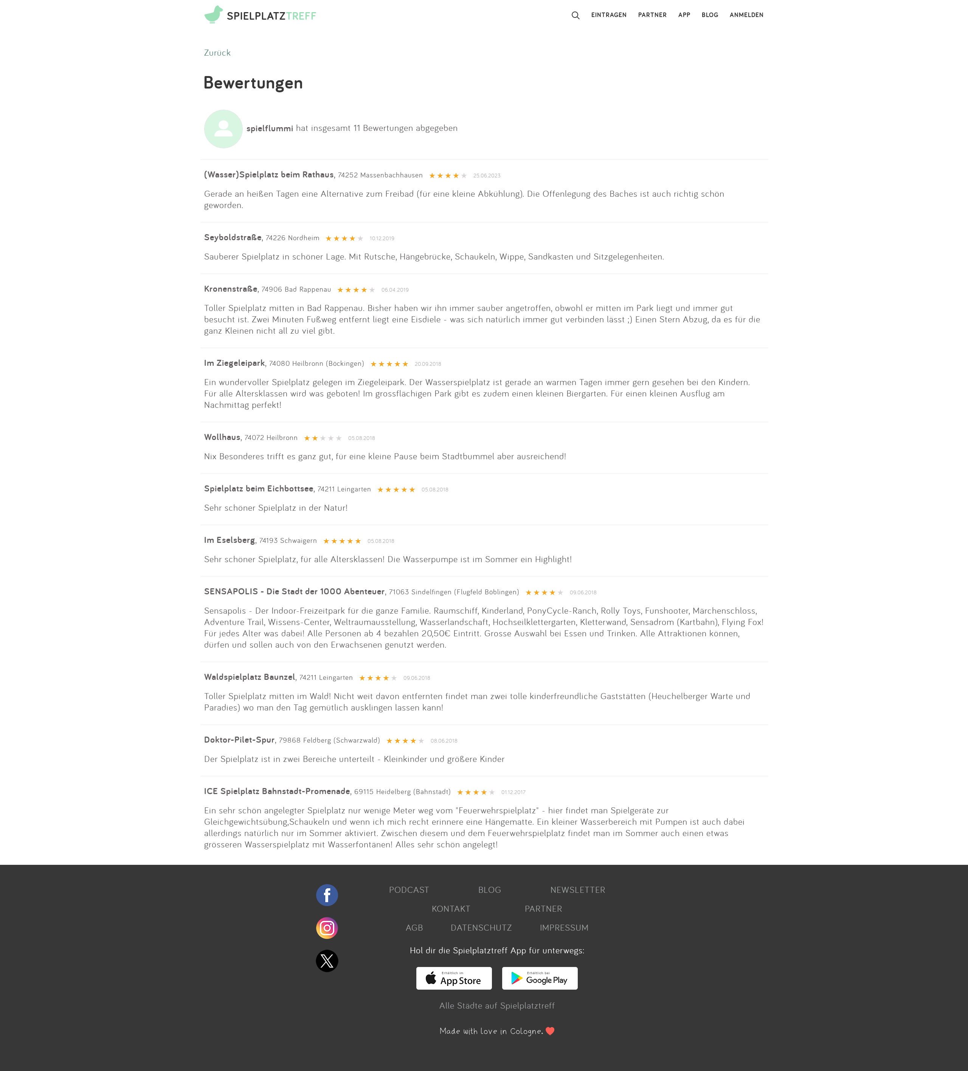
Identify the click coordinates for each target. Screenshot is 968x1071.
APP (684, 15)
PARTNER (652, 15)
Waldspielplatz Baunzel (249, 676)
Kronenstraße (231, 288)
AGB (414, 927)
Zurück (217, 52)
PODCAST (409, 889)
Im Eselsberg (229, 540)
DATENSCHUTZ (481, 927)
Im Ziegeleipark (234, 362)
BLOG (710, 15)
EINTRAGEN (609, 15)
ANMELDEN (747, 15)
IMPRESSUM (564, 927)
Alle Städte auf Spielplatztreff (497, 1005)
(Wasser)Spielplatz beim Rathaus (269, 174)
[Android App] (540, 986)
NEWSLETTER (578, 889)
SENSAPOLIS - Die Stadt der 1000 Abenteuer (294, 591)
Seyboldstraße (233, 237)
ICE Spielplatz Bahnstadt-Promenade (277, 791)
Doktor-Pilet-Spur (239, 739)
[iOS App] (454, 986)
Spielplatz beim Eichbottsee (258, 488)
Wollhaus (222, 437)
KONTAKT (451, 908)
